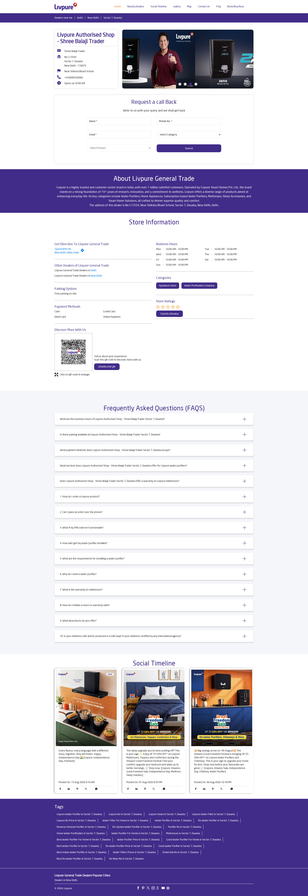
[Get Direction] (83, 251)
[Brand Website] (168, 888)
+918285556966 (73, 77)
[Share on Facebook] (61, 789)
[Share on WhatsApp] (95, 789)
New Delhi (93, 17)
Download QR (106, 366)
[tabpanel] (187, 59)
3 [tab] (190, 84)
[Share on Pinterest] (78, 789)
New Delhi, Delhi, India (67, 252)
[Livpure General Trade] (66, 7)
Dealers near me (63, 17)
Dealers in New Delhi (66, 880)
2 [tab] (185, 84)
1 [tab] (179, 84)
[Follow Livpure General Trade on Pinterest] (144, 888)
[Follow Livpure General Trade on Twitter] (149, 888)
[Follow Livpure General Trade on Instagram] (154, 888)
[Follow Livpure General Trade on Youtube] (163, 888)
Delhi (80, 17)
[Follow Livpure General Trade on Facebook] (139, 888)
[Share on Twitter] (86, 789)
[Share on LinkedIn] (69, 789)
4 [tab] (195, 84)
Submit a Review (169, 313)
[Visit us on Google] (158, 888)
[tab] (154, 419)
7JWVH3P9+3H (63, 248)
